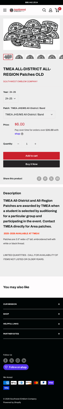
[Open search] (44, 10)
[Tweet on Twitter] (51, 178)
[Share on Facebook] (39, 178)
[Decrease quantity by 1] (18, 143)
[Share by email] (57, 178)
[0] (57, 10)
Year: (9, 92)
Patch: (24, 108)
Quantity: (8, 144)
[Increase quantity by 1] (35, 143)
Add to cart (32, 155)
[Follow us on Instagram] (18, 360)
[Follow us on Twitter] (11, 360)
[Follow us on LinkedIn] (24, 360)
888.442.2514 (31, 2)
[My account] (50, 10)
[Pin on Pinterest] (45, 178)
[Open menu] (4, 10)
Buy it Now (31, 164)
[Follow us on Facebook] (5, 360)
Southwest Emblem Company (20, 81)
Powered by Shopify (12, 402)
